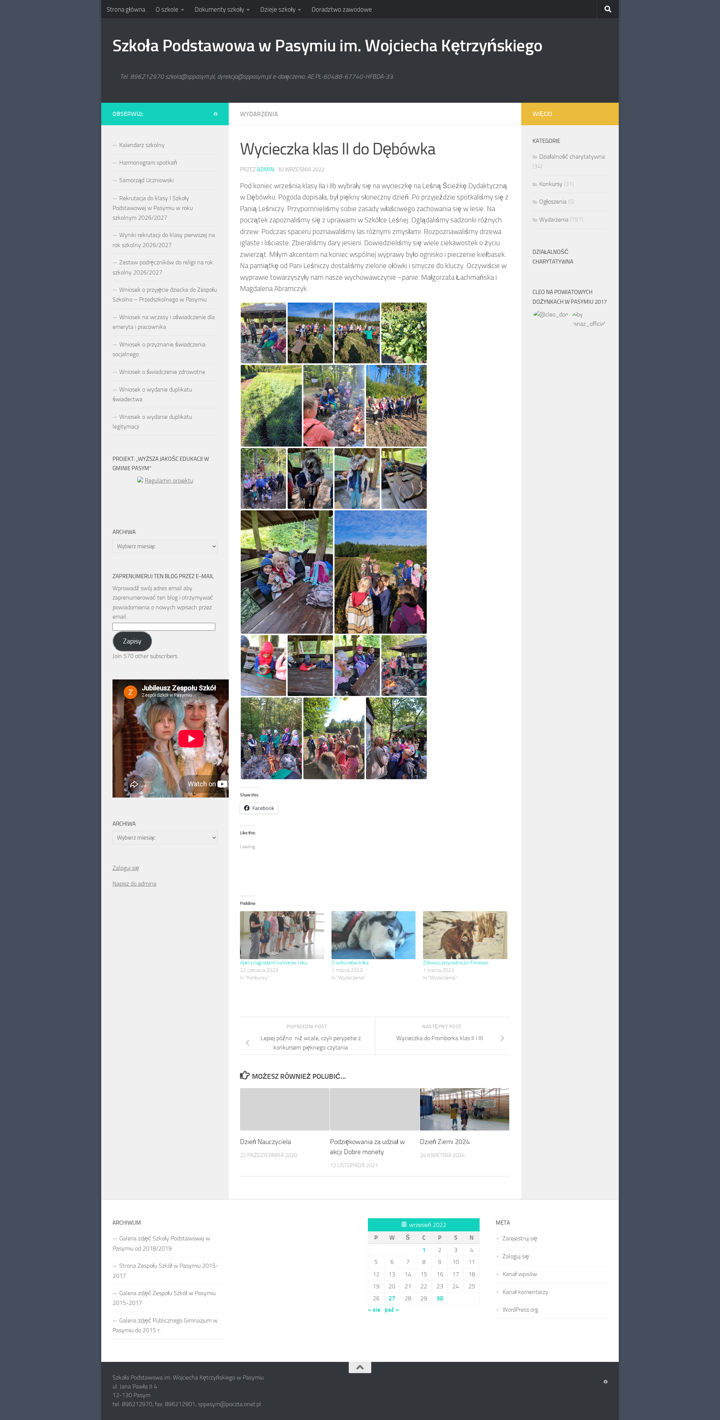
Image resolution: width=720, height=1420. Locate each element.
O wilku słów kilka (350, 963)
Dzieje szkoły (278, 9)
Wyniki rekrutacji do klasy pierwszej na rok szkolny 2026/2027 (163, 239)
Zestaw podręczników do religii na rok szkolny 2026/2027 (162, 267)
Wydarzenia (259, 114)
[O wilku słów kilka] (374, 935)
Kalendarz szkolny (142, 144)
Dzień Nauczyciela (265, 1142)
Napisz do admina (134, 883)
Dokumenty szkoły (219, 9)
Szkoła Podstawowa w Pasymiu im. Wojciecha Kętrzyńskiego (327, 45)
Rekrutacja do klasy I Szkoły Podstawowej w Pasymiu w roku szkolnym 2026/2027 (152, 208)
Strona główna (125, 9)
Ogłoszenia (553, 201)
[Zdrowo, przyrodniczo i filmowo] (465, 935)
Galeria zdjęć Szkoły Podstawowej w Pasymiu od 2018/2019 (161, 1243)
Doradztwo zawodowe (342, 9)
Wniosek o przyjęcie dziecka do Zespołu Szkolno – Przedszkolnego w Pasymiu (164, 294)
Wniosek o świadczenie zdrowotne (162, 371)
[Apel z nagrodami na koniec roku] (282, 935)
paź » (392, 1309)
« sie (374, 1309)
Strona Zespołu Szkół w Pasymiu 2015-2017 (165, 1270)
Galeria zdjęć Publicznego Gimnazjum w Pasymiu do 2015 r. (165, 1325)
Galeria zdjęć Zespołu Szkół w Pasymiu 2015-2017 (164, 1298)
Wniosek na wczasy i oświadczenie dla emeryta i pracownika (163, 321)
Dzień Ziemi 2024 (445, 1142)
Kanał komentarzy (525, 1292)
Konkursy (550, 183)
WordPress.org (520, 1309)
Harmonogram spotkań (148, 162)
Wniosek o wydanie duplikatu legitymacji (152, 421)
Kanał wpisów (519, 1274)
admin (265, 169)
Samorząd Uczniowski (146, 180)
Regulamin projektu (169, 480)
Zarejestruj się (519, 1238)
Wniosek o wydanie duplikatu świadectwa (152, 394)
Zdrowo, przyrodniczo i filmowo (455, 963)
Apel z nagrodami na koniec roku (273, 963)
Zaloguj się (125, 867)
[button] (263, 333)
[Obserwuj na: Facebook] (216, 114)
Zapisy (132, 641)
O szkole (167, 9)
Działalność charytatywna (572, 156)
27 (391, 1298)
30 (439, 1298)
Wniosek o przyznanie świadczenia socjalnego (159, 349)
